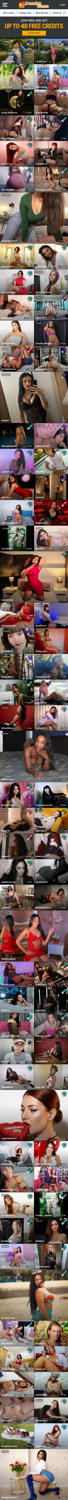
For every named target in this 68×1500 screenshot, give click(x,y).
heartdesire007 (42, 677)
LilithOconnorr (8, 343)
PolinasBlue (41, 702)
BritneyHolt (40, 984)
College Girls (25, 13)
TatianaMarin (7, 1087)
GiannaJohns (41, 523)
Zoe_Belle (6, 548)
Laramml (39, 497)
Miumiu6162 (7, 651)
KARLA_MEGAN (43, 1164)
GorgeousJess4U (43, 805)
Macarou (5, 1010)
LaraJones (40, 1446)
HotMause (40, 1343)
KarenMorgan (7, 61)
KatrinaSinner (7, 138)
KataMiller (40, 548)
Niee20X (5, 1061)
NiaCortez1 (6, 1267)
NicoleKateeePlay (43, 190)
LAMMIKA (6, 908)
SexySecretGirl (42, 1267)
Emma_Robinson (9, 113)
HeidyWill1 (40, 728)
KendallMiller (41, 1061)
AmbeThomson (43, 292)
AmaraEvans (7, 266)
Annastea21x (41, 882)
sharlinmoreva (8, 882)
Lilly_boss (6, 497)
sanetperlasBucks (9, 523)
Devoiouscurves (9, 1446)
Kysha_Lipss (41, 651)
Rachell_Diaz (7, 600)
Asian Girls (58, 13)
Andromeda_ (41, 87)
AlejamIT (5, 856)
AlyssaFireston (8, 1215)
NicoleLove (7, 1395)
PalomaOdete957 (9, 446)
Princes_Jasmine (43, 1215)
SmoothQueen (8, 728)
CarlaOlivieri (7, 677)
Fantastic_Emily (42, 1036)
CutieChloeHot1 (9, 1138)
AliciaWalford (7, 702)
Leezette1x (6, 1420)
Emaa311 (5, 420)
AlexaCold (6, 318)
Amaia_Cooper (8, 1369)
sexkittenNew (42, 1190)
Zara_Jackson (8, 292)
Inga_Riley (40, 1010)
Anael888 (39, 472)
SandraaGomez (8, 626)
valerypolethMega (9, 1036)
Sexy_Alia (40, 1087)
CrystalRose (41, 164)
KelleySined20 (8, 1190)
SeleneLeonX (8, 984)
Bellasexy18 (41, 318)
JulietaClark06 (42, 446)
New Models (42, 13)
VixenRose (6, 164)
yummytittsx (41, 1395)
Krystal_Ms (6, 1241)
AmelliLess (40, 626)
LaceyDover (41, 61)
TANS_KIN (40, 1369)
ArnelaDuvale (41, 113)
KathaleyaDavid (8, 959)
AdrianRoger (41, 1420)
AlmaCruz (40, 856)
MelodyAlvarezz (43, 908)
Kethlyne (39, 1241)
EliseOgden (40, 831)
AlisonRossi (7, 1343)
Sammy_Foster (8, 805)
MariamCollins (8, 1318)
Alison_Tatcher (42, 138)
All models (8, 13)
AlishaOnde (40, 266)
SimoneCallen (8, 190)
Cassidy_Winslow (43, 343)
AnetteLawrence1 (44, 369)
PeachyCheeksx (9, 1497)
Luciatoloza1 (7, 472)
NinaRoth (5, 831)
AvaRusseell (7, 779)
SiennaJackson (8, 369)
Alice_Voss (6, 87)
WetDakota (6, 1164)
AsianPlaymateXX (9, 241)
